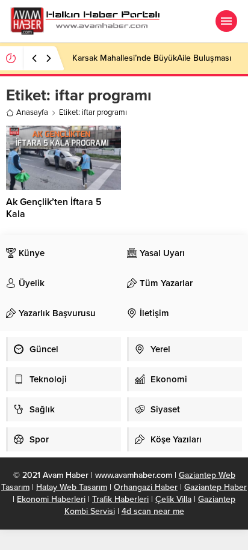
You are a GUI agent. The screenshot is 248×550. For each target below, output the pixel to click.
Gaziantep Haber (215, 487)
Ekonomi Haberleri (51, 499)
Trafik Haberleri (120, 499)
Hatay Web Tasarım (71, 487)
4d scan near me (153, 511)
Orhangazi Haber (146, 487)
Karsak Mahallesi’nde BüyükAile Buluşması (151, 58)
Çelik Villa (173, 499)
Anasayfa (32, 112)
